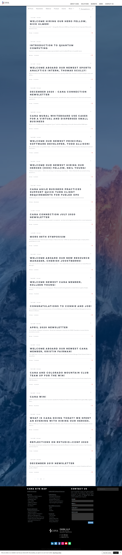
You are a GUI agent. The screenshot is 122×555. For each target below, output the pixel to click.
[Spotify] (69, 543)
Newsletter (39, 8)
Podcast (56, 8)
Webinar (48, 8)
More (70, 8)
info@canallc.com (65, 537)
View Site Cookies (107, 552)
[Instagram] (62, 543)
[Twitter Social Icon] (55, 543)
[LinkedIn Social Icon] (52, 543)
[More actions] (91, 17)
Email (74, 503)
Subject (75, 507)
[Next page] (44, 479)
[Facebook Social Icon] (59, 543)
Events (64, 8)
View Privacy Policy (57, 552)
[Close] (120, 553)
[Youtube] (66, 543)
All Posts (30, 8)
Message (75, 512)
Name (73, 499)
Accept (115, 552)
